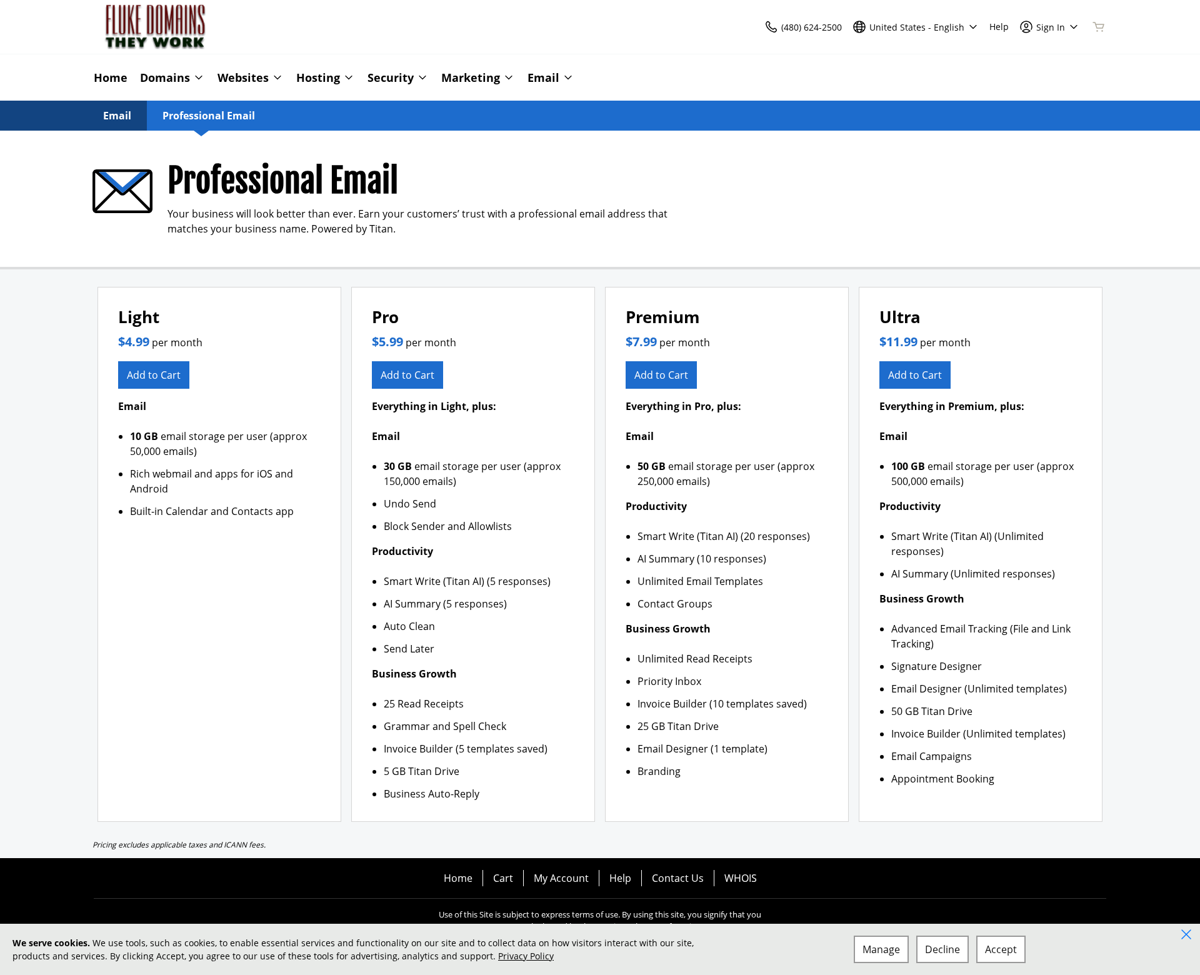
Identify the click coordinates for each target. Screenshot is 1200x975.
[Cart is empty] (1098, 27)
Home (458, 878)
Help (620, 878)
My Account (561, 878)
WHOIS (740, 878)
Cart (503, 878)
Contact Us (678, 878)
